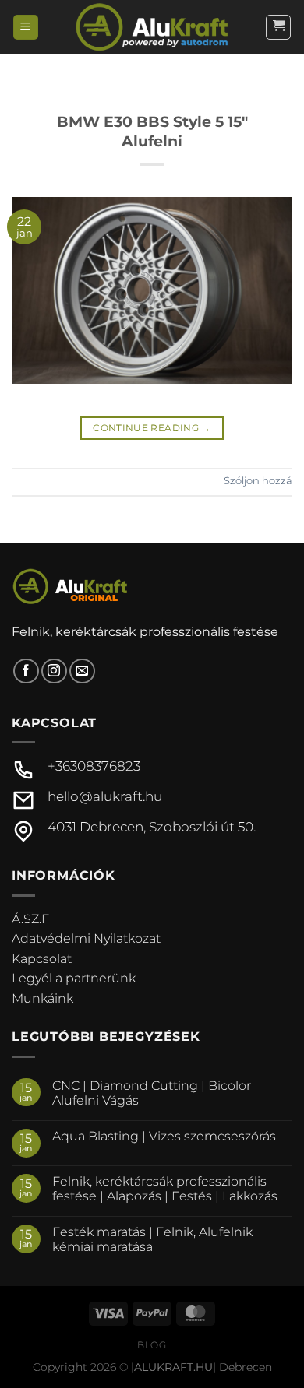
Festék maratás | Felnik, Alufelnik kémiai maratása (152, 1239)
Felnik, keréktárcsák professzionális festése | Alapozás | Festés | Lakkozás (164, 1189)
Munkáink (42, 998)
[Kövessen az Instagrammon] (54, 671)
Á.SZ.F (30, 919)
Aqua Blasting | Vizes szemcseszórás (164, 1136)
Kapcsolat (42, 958)
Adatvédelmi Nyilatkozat (86, 938)
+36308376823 (94, 766)
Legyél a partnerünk (74, 978)
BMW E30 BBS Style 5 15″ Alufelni (152, 131)
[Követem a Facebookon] (26, 671)
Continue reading (152, 428)
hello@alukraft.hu (105, 796)
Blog (151, 1345)
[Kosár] (278, 27)
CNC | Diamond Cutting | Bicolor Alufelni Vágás (151, 1093)
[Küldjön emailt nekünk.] (82, 671)
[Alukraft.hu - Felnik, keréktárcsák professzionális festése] (152, 27)
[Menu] (25, 27)
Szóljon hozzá (258, 481)
